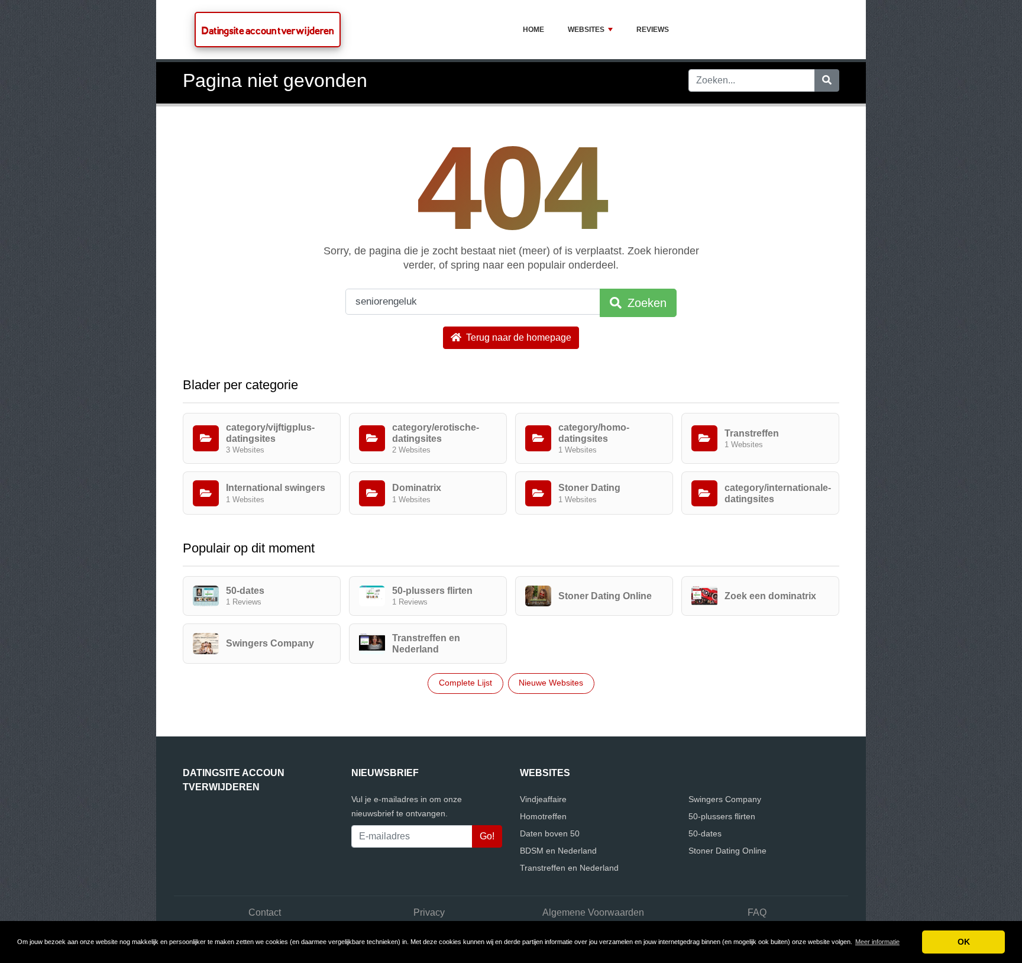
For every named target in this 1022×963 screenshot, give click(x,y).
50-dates (705, 833)
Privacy (429, 912)
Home (533, 29)
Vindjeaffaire (543, 799)
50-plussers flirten (721, 816)
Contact (264, 912)
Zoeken (645, 302)
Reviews (652, 29)
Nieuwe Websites (551, 682)
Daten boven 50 (550, 833)
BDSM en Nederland (558, 850)
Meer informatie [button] (877, 941)
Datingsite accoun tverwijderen (268, 30)
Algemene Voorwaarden (593, 912)
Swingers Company (724, 799)
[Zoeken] (826, 80)
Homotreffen (543, 816)
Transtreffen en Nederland (569, 867)
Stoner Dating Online (727, 850)
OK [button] (964, 941)
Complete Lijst (465, 682)
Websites (586, 29)
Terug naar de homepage (517, 337)
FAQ (757, 912)
